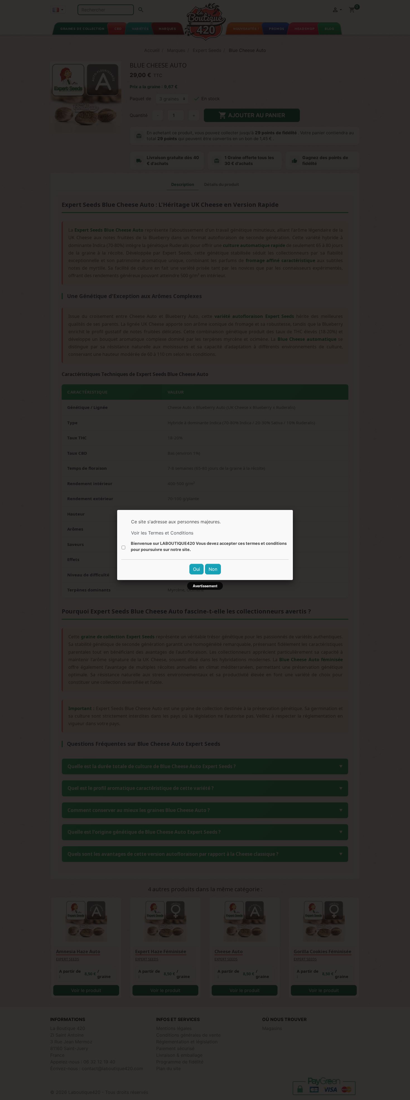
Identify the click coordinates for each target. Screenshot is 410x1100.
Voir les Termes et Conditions (162, 533)
